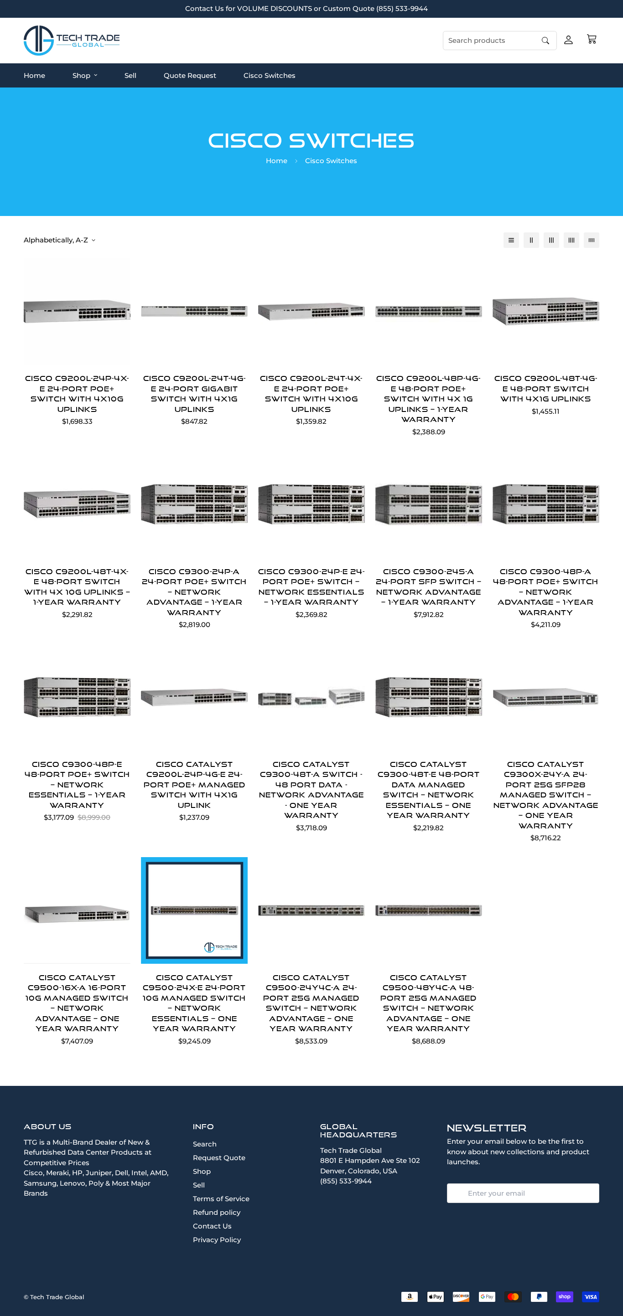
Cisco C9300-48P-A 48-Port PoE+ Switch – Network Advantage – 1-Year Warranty (545, 592)
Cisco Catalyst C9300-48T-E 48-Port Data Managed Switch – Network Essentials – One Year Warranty (429, 790)
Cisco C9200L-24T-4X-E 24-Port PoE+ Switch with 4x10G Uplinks (311, 393)
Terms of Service (221, 1198)
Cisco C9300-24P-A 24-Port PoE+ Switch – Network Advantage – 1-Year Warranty (194, 592)
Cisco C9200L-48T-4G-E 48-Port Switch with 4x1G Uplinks (545, 388)
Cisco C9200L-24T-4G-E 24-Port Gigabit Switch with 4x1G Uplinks (194, 393)
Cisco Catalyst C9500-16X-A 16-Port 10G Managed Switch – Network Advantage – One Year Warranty (77, 1003)
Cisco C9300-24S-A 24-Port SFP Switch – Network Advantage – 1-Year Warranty (429, 587)
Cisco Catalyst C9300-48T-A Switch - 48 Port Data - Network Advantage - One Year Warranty (311, 790)
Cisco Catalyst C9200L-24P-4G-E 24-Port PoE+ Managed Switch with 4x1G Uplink (194, 784)
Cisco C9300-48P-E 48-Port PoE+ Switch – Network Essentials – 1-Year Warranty (77, 784)
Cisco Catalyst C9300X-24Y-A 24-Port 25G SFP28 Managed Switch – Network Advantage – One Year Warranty (545, 795)
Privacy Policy (217, 1239)
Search (205, 1144)
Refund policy (216, 1212)
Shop (81, 75)
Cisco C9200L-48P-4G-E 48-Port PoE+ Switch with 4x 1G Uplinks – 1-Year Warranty (428, 398)
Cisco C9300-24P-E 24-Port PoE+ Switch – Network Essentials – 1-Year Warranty (311, 587)
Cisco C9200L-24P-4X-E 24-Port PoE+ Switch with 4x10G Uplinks (77, 393)
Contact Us (212, 1226)
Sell (130, 75)
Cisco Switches (270, 75)
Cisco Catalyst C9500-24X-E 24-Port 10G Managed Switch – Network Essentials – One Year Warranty (194, 1003)
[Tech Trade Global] (71, 40)
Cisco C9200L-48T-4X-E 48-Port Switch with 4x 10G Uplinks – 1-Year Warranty (77, 587)
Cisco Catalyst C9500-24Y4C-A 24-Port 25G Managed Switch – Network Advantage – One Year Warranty (311, 1003)
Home (34, 75)
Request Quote (219, 1157)
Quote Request (190, 75)
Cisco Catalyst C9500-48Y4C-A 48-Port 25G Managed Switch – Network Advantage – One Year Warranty (428, 1003)
